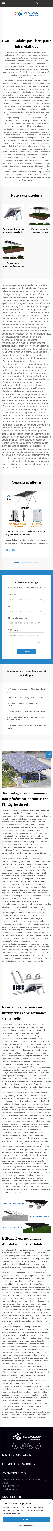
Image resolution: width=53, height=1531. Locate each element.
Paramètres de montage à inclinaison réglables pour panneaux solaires (13, 231)
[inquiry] (49, 754)
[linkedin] (30, 1446)
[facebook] (15, 1446)
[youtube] (23, 1446)
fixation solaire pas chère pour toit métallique (26, 711)
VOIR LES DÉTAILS (13, 214)
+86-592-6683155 (10, 1486)
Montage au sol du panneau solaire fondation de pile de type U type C (40, 231)
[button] (16, 562)
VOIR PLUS (10, 550)
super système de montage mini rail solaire (25, 697)
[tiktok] (38, 1446)
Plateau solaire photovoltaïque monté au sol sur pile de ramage (13, 265)
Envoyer (27, 651)
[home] (26, 13)
